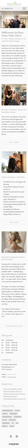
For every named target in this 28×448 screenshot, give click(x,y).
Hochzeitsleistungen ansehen (14, 326)
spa (17, 423)
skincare (4, 420)
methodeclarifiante (6, 416)
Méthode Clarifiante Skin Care (12, 391)
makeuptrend (12, 420)
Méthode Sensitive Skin (10, 396)
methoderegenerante (7, 410)
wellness (12, 426)
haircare (17, 410)
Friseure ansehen (14, 142)
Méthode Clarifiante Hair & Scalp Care (15, 394)
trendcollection (17, 416)
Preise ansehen (14, 222)
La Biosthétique (13, 413)
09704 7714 (9, 9)
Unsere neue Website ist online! (12, 389)
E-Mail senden (11, 377)
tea (13, 423)
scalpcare (4, 413)
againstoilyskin (5, 423)
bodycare (4, 426)
